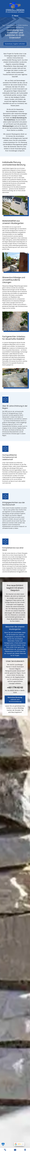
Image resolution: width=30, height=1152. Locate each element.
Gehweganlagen (8, 126)
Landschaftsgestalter (11, 25)
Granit (4, 348)
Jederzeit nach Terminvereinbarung (15, 699)
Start (3, 25)
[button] (3, 1144)
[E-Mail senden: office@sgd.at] (15, 1150)
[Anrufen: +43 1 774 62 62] (5, 1150)
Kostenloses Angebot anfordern (15, 44)
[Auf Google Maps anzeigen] (25, 1150)
